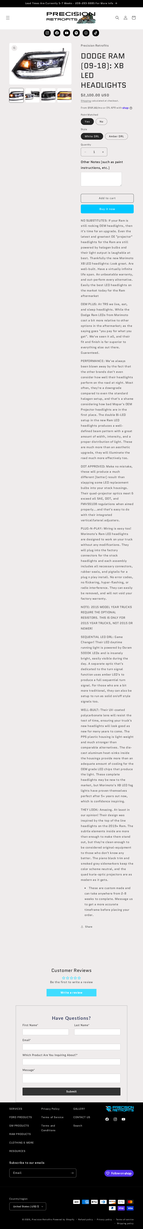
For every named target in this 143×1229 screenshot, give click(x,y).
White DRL (92, 136)
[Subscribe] (72, 1173)
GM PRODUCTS (19, 1125)
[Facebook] (57, 33)
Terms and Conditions (48, 1128)
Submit (71, 1091)
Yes (87, 121)
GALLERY (79, 1109)
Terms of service (125, 1219)
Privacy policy (104, 1219)
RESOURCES (17, 1151)
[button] (8, 18)
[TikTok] (95, 33)
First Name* (30, 1025)
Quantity (86, 144)
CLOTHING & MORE (21, 1142)
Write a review (71, 992)
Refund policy (85, 1219)
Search (77, 1125)
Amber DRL (116, 136)
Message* (29, 1070)
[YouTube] (66, 33)
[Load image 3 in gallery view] (48, 95)
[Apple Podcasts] (86, 33)
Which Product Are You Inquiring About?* (50, 1055)
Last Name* (82, 1025)
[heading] (71, 1018)
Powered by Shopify (63, 1219)
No (101, 121)
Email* (27, 1040)
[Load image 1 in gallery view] (16, 95)
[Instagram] (47, 33)
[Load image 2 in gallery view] (32, 95)
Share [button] (89, 927)
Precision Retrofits (42, 1219)
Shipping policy (125, 1223)
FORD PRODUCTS (20, 1117)
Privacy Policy (50, 1109)
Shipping (86, 100)
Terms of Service (52, 1117)
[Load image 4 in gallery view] (64, 95)
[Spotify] (76, 33)
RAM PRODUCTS (20, 1134)
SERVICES (15, 1109)
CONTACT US (81, 1117)
